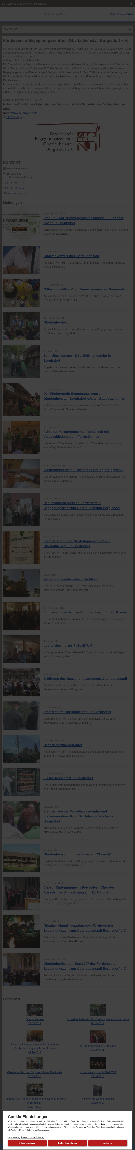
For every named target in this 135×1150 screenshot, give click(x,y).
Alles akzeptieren (27, 1143)
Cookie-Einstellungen (67, 1143)
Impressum (14, 1137)
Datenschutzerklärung (32, 1137)
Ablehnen (107, 1143)
